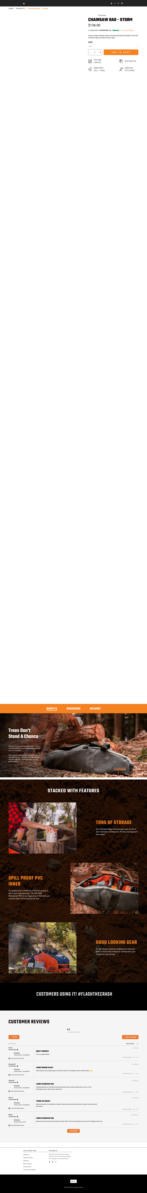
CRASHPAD (70, 1187)
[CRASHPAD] (29, 3)
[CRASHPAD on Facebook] (50, 1162)
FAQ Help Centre (28, 1157)
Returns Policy (27, 1163)
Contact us (26, 1154)
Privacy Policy (27, 1166)
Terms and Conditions (29, 1169)
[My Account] (111, 3)
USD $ (73, 1181)
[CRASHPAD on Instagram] (53, 1162)
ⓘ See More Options (127, 30)
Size (90, 42)
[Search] (118, 3)
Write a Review (131, 1037)
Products (20, 8)
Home (11, 8)
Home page (49, 3)
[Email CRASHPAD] (56, 1162)
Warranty (26, 1161)
